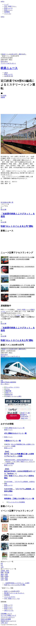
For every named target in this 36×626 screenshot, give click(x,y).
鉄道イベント (8, 10)
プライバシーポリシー (8, 617)
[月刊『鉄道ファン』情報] (18, 18)
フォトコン (7, 13)
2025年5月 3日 (8, 76)
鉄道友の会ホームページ (8, 621)
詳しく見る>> (5, 384)
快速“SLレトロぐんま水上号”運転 (14, 585)
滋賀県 (3, 97)
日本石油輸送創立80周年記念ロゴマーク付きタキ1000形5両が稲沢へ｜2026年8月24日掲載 (22, 277)
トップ (6, 4)
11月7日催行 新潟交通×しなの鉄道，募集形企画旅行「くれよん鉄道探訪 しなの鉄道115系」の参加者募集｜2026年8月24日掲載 (22, 554)
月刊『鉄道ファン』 (10, 6)
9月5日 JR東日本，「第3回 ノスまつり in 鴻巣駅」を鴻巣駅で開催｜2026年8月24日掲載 (22, 526)
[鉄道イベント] (18, 22)
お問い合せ (4, 622)
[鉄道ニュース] (18, 20)
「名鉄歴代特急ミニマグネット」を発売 (16, 583)
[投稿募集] (18, 24)
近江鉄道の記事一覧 (7, 202)
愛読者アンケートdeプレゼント (10, 356)
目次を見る (4, 354)
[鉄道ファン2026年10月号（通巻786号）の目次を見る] (14, 54)
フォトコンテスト (9, 596)
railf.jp (2, 1)
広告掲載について (6, 613)
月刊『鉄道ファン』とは (12, 598)
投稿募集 (7, 11)
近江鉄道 (3, 95)
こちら (18, 315)
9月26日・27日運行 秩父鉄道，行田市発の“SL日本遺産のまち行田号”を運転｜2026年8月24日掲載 (21, 536)
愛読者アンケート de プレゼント (14, 593)
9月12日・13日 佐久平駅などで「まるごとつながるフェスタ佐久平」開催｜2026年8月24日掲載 (21, 517)
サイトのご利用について (8, 615)
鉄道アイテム (8, 608)
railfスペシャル (8, 610)
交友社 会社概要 (6, 619)
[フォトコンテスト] (18, 26)
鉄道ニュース (8, 8)
